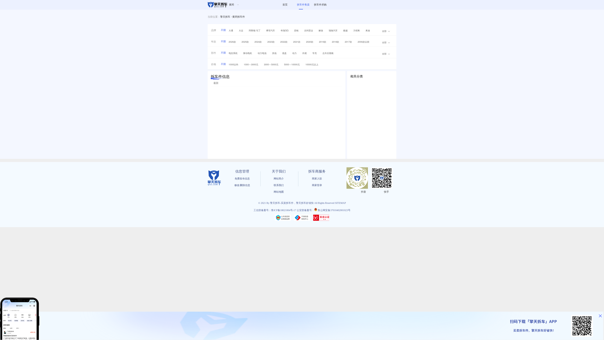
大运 (241, 30)
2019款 (322, 41)
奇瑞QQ (284, 30)
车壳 (314, 53)
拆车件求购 (320, 4)
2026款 (232, 41)
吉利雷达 (308, 30)
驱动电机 (247, 53)
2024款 (258, 41)
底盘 (284, 53)
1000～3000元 (251, 64)
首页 (285, 4)
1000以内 (233, 64)
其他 (274, 53)
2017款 (348, 41)
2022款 (284, 41)
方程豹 (356, 30)
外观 (304, 53)
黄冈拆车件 (238, 16)
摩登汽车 (270, 30)
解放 (321, 30)
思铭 (296, 30)
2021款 (296, 41)
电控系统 (233, 53)
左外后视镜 (327, 53)
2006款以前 (363, 41)
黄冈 (231, 4)
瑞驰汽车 (333, 30)
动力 (294, 53)
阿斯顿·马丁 (254, 30)
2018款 (335, 41)
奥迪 (368, 30)
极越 (345, 30)
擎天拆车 (225, 16)
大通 (231, 30)
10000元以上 (311, 64)
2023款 (271, 41)
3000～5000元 (271, 64)
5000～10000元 (292, 64)
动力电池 (262, 53)
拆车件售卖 (303, 4)
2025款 (245, 41)
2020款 (309, 41)
